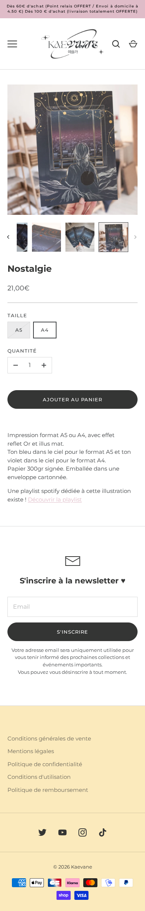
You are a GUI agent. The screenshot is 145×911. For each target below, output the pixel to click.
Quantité (22, 351)
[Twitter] (42, 832)
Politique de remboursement (47, 789)
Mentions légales (30, 751)
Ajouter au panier (73, 399)
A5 (18, 330)
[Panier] (133, 44)
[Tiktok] (102, 832)
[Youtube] (62, 832)
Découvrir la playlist (55, 499)
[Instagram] (82, 832)
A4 (45, 330)
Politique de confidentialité (44, 764)
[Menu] (12, 44)
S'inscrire (72, 632)
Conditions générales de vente (49, 738)
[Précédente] (9, 237)
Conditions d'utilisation (39, 776)
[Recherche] (116, 44)
